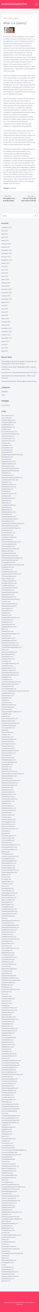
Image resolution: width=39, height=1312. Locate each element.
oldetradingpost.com (8, 546)
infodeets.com (6, 429)
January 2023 (5, 325)
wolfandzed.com (6, 1134)
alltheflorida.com (6, 1210)
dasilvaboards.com (7, 787)
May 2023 (4, 312)
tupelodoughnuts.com (8, 638)
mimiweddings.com (7, 1269)
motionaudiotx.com (7, 1262)
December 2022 (6, 328)
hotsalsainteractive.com (9, 431)
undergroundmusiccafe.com (10, 1276)
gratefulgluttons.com (8, 744)
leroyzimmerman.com (8, 1237)
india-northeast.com (7, 578)
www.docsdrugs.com (7, 1097)
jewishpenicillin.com (7, 686)
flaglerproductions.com (8, 794)
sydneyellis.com (6, 677)
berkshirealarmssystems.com (10, 617)
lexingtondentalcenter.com (10, 675)
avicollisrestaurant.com (8, 964)
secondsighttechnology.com (10, 663)
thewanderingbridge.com (9, 861)
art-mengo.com (6, 879)
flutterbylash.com (7, 1226)
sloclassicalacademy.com (9, 785)
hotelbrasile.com (6, 530)
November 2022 (6, 331)
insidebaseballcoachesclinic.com (11, 1212)
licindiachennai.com (7, 425)
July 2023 (4, 305)
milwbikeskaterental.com (9, 911)
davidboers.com (6, 1035)
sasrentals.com (6, 661)
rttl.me (3, 1265)
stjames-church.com (7, 838)
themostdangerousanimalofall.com (12, 773)
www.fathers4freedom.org (9, 1063)
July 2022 (4, 344)
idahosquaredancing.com (9, 606)
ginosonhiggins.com (7, 904)
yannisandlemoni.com (8, 624)
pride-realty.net (6, 1221)
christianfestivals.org (8, 895)
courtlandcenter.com (8, 959)
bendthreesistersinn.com (9, 930)
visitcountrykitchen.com (8, 897)
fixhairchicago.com (7, 985)
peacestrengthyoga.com (9, 1072)
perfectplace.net (6, 709)
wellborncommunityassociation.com (12, 523)
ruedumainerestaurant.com (9, 829)
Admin (16, 18)
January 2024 (5, 286)
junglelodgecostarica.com (9, 893)
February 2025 (6, 244)
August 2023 (5, 302)
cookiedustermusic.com (8, 936)
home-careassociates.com (9, 718)
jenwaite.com (5, 1233)
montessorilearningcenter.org (10, 1200)
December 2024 (6, 250)
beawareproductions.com (9, 847)
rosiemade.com (6, 636)
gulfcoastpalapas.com (8, 1017)
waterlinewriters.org (7, 1021)
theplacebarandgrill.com (9, 969)
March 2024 (5, 279)
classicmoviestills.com (8, 753)
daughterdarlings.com (8, 427)
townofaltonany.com (8, 916)
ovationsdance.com (7, 695)
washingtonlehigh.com (8, 1127)
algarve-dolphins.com (8, 900)
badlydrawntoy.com (7, 1042)
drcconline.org (5, 966)
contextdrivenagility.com (9, 849)
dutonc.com (5, 886)
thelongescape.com (7, 888)
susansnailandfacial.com (9, 1056)
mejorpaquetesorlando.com (10, 645)
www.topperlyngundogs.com (10, 1065)
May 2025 (4, 234)
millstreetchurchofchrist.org (10, 1217)
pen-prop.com (5, 1058)
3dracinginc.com (6, 769)
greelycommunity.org (8, 826)
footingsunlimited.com (8, 1093)
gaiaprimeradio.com (7, 881)
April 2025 (4, 237)
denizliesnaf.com (6, 987)
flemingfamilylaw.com (8, 1242)
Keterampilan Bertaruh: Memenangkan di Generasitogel (19, 381)
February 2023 (6, 322)
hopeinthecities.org (7, 741)
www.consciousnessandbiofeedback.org (13, 1150)
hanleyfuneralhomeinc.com (10, 643)
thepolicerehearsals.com (9, 776)
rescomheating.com (7, 1267)
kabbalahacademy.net (8, 654)
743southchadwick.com (8, 576)
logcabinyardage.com (8, 1033)
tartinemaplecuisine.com (9, 872)
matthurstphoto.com (8, 1207)
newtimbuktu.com (7, 448)
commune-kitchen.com (8, 810)
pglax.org (4, 918)
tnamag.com (5, 1005)
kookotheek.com (6, 514)
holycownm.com (6, 946)
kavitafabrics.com (7, 941)
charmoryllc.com (6, 767)
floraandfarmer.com (7, 567)
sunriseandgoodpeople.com (10, 925)
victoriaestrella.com (7, 955)
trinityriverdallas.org (7, 707)
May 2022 (4, 351)
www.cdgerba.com (7, 1182)
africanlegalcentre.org (8, 822)
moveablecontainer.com (9, 537)
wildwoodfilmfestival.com (9, 526)
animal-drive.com (6, 1003)
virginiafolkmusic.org (7, 693)
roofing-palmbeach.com (8, 581)
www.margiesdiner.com (8, 1099)
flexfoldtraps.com (7, 1076)
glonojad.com (5, 833)
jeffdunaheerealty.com (8, 1070)
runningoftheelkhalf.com (9, 1067)
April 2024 (4, 276)
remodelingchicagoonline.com (10, 1116)
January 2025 (5, 247)
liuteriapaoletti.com (7, 923)
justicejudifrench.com (8, 858)
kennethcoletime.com (8, 865)
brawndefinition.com (7, 796)
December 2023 (6, 289)
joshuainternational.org (8, 1054)
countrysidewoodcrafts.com (10, 468)
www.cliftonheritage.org (9, 1111)
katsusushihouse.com (8, 824)
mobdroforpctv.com (7, 746)
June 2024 (4, 270)
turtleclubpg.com (6, 950)
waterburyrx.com (6, 971)
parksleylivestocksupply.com (10, 723)
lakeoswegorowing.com (8, 1246)
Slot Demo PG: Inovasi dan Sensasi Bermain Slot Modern (19, 372)
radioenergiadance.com (8, 512)
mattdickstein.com (7, 1040)
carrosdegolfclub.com (8, 562)
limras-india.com (6, 418)
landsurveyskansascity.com (9, 1088)
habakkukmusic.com (7, 1047)
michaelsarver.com (7, 666)
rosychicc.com (5, 734)
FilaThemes (19, 1304)
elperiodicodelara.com (8, 420)
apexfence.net (6, 1281)
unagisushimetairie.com (8, 484)
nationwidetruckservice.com (10, 948)
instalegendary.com (7, 475)
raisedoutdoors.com (7, 594)
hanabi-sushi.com (6, 1132)
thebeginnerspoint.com (8, 760)
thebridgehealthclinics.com (9, 1019)
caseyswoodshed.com (8, 982)
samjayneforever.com (8, 1205)
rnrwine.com (5, 1244)
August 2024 (5, 263)
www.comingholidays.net (9, 762)
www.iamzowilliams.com (9, 1152)
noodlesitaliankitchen (14, 4)
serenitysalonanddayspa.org (10, 434)
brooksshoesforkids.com (9, 1008)
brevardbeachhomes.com (9, 572)
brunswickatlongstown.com (10, 870)
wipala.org (4, 730)
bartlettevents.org (7, 535)
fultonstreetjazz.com (8, 532)
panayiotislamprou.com (8, 516)
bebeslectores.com (7, 551)
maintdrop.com (6, 500)
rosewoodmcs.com (7, 1143)
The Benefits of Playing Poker (9, 198)
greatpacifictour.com (7, 953)
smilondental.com (7, 656)
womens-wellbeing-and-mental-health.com (15, 691)
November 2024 (6, 253)
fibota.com (4, 1180)
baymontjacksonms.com (9, 914)
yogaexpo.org (5, 716)
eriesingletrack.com (7, 631)
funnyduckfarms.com (8, 1230)
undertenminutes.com (8, 441)
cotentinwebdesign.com (8, 544)
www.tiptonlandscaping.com (10, 1120)
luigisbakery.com (6, 1129)
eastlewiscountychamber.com (10, 780)
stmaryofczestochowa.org (9, 856)
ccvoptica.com (6, 1125)
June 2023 (4, 309)
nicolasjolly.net (6, 817)
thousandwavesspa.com (9, 957)
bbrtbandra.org (6, 491)
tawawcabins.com (7, 608)
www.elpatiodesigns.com (9, 1175)
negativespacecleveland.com (10, 920)
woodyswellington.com (8, 1171)
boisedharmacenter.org (8, 725)
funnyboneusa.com (7, 934)
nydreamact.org (6, 482)
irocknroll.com (5, 601)
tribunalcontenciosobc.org (9, 783)
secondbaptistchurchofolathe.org (12, 1253)
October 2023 (5, 296)
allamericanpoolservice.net (10, 684)
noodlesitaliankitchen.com (9, 480)
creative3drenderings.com (9, 1028)
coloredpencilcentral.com (9, 588)
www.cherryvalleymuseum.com (11, 542)
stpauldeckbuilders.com (8, 1090)
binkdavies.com (6, 803)
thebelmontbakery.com (8, 464)
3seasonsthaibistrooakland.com (11, 712)
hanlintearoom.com (7, 1228)
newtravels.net (6, 459)
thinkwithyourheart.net (8, 597)
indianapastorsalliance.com (10, 978)
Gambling (13, 188)
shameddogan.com (7, 1024)
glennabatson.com (7, 790)
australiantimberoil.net (8, 553)
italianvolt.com (6, 615)
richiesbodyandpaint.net (8, 422)
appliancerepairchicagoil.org (10, 471)
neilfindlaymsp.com (7, 962)
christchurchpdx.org (7, 806)
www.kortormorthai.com (9, 1081)
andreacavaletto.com (8, 721)
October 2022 (5, 335)
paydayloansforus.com (8, 461)
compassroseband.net (8, 998)
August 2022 (5, 341)
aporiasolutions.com (7, 1012)
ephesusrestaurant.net (8, 1168)
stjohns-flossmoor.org (8, 932)
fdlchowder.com (6, 1102)
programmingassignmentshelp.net (12, 454)
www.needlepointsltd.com (9, 1104)
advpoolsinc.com (6, 973)
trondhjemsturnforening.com (10, 1189)
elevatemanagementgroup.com (11, 1235)
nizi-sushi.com (5, 877)
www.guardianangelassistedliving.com (13, 1187)
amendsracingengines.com (9, 1079)
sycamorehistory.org (7, 1145)
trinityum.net (5, 1161)
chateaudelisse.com (7, 521)
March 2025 (5, 240)
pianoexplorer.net (6, 1157)
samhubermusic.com (7, 1278)
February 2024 (6, 283)
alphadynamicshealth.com (9, 1223)
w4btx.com (5, 650)
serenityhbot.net (6, 1051)
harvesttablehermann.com (9, 560)
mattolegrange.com (7, 891)
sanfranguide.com (7, 764)
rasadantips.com (6, 445)
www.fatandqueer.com (8, 1083)
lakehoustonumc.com (8, 1044)
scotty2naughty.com (7, 840)
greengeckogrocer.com (8, 668)
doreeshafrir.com (6, 842)
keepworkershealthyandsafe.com (11, 477)
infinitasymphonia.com (8, 819)
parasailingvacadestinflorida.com (11, 1219)
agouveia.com (5, 1251)
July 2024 (4, 266)
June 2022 (4, 348)
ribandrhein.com (6, 698)
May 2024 (4, 273)
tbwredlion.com (6, 1194)
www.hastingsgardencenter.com (11, 1155)
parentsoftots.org (7, 1026)
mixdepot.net (5, 1141)
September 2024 (6, 260)
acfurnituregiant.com (8, 438)
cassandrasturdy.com (8, 748)
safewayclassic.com (7, 466)
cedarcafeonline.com (8, 436)
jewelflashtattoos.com (8, 487)
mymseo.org (5, 1256)
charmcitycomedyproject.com (10, 845)
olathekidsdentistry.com (9, 640)
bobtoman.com (6, 503)
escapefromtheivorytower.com (11, 574)
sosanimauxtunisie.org (8, 505)
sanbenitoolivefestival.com (10, 751)
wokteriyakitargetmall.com (10, 673)
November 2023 (6, 292)
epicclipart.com (6, 496)
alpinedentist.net (6, 510)
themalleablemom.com (8, 863)
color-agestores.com (8, 728)
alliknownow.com (6, 778)
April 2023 (4, 315)
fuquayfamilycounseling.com (10, 1249)
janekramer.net (6, 874)
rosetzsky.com (6, 831)
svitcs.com (4, 994)
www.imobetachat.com (8, 1037)
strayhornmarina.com (8, 792)
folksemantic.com (7, 611)
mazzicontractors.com (8, 1164)
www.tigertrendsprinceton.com (11, 1060)
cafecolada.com (6, 755)
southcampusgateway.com (9, 519)
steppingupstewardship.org (9, 1122)
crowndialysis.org (6, 679)
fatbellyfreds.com (7, 1173)
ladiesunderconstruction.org (10, 549)
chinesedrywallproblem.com (10, 927)
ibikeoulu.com (5, 852)
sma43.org (4, 1113)
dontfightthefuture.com (9, 583)
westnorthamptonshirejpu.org (10, 528)
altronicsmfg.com (7, 450)
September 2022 (6, 338)
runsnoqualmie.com (7, 1095)
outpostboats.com (7, 737)
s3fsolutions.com (7, 569)
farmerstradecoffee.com (9, 1031)
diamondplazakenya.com (9, 1191)
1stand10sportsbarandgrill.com (11, 647)
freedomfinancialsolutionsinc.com (12, 1074)
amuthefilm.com (6, 813)
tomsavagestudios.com (8, 689)
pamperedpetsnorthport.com (10, 633)
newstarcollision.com (8, 659)
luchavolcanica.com (7, 943)
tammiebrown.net (7, 884)
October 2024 (5, 257)
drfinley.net (5, 1239)
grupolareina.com (6, 539)
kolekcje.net (5, 700)
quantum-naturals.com (8, 1198)
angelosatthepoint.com (8, 975)
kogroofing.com (6, 507)
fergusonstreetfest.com (9, 1203)
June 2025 (4, 231)
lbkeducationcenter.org (8, 705)
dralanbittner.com (7, 622)
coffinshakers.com (7, 854)
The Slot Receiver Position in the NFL (28, 198)
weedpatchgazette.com (9, 627)
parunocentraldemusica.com (10, 1184)
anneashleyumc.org (7, 1086)
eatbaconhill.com (6, 452)
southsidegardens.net (8, 1159)
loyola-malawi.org (7, 732)
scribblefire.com (6, 714)
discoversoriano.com (7, 757)
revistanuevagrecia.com (8, 835)
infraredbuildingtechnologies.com (11, 558)
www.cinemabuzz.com (8, 1138)
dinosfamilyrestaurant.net (9, 555)
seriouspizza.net (6, 996)
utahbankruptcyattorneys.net (10, 599)
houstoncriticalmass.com (9, 771)
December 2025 (6, 227)
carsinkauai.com (6, 1214)
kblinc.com (4, 629)
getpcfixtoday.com (7, 489)
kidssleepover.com (7, 457)
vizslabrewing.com (7, 620)
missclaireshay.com (7, 415)
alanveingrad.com (6, 902)
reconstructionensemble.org (10, 939)
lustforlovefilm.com (7, 815)
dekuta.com (5, 1136)
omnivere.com (5, 443)
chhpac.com (5, 1258)
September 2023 (6, 299)
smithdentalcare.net (7, 1274)
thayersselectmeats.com (9, 1010)
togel (3, 395)
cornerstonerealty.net (8, 1148)
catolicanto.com (6, 702)
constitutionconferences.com (10, 989)
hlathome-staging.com (8, 670)
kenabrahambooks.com (8, 808)
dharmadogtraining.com (8, 1260)
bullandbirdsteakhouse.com (10, 1106)
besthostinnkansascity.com (9, 1272)
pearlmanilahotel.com (8, 498)
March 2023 (5, 318)
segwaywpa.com (6, 1015)
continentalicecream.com (9, 799)
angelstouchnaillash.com (9, 652)
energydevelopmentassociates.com (12, 565)
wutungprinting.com (7, 907)
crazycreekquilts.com (8, 801)
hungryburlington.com (8, 868)
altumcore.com (6, 1001)
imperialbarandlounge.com (9, 592)
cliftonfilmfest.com (7, 590)
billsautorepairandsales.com (10, 1196)
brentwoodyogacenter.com (9, 1118)
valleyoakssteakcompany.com (10, 980)
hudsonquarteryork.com (8, 1177)
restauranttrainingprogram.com (11, 682)
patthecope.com (6, 992)
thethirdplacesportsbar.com (10, 1166)
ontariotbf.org (6, 473)
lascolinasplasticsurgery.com (10, 1109)
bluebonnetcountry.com (8, 493)
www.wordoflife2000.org (9, 604)
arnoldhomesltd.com (8, 585)
